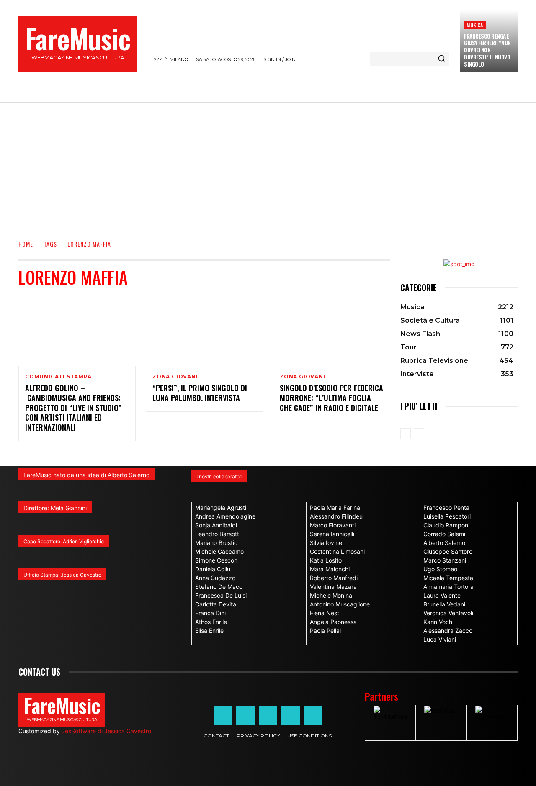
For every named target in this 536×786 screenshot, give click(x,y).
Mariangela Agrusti (220, 507)
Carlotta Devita (215, 604)
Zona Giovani (175, 376)
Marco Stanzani (444, 560)
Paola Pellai (325, 630)
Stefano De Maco (218, 586)
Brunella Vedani (444, 604)
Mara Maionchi (330, 569)
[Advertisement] (268, 165)
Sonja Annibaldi (216, 525)
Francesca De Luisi (221, 595)
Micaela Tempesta (448, 577)
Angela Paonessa (333, 621)
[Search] (441, 59)
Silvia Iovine (326, 542)
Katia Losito (326, 560)
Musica (474, 24)
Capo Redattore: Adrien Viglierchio (63, 541)
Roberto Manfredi (334, 577)
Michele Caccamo (219, 551)
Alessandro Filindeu (336, 516)
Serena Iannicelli (332, 533)
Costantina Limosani (337, 551)
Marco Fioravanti (333, 525)
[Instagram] (245, 715)
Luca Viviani (439, 639)
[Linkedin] (268, 715)
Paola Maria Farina (335, 507)
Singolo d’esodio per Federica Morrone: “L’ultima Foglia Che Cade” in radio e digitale (331, 398)
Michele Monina (331, 595)
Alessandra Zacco (447, 630)
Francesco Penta (446, 507)
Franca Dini (210, 612)
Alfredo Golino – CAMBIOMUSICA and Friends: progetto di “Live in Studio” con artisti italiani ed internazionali (73, 408)
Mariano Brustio (216, 542)
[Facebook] (223, 715)
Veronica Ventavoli (448, 612)
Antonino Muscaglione (340, 604)
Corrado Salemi (444, 533)
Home (25, 243)
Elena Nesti (325, 612)
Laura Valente (442, 595)
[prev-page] (405, 433)
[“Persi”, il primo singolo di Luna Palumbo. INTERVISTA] (204, 330)
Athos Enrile (211, 621)
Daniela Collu (212, 569)
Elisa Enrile (209, 630)
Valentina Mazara (333, 586)
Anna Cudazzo (215, 577)
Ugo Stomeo (440, 569)
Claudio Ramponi (446, 525)
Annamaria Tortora (448, 586)
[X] (290, 715)
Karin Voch (437, 621)
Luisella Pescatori (447, 516)
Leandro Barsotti (217, 533)
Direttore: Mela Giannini (55, 507)
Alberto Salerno (444, 542)
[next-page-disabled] (419, 433)
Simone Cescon (216, 560)
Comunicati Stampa (58, 376)
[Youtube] (313, 715)
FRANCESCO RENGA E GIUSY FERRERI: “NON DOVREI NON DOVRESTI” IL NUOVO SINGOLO (487, 50)
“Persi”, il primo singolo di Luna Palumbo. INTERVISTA (199, 393)
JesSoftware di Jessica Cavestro (106, 731)
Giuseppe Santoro (447, 551)
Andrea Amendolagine (225, 516)
